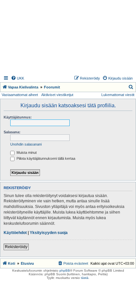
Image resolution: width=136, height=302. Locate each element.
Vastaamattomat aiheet (20, 95)
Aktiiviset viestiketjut (57, 95)
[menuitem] (17, 78)
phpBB (64, 270)
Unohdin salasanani (26, 144)
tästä (84, 278)
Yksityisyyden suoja (49, 232)
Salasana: (12, 132)
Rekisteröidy (16, 247)
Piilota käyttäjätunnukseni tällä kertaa (45, 158)
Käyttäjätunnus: (18, 117)
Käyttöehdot (15, 232)
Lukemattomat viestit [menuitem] (117, 95)
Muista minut (26, 152)
